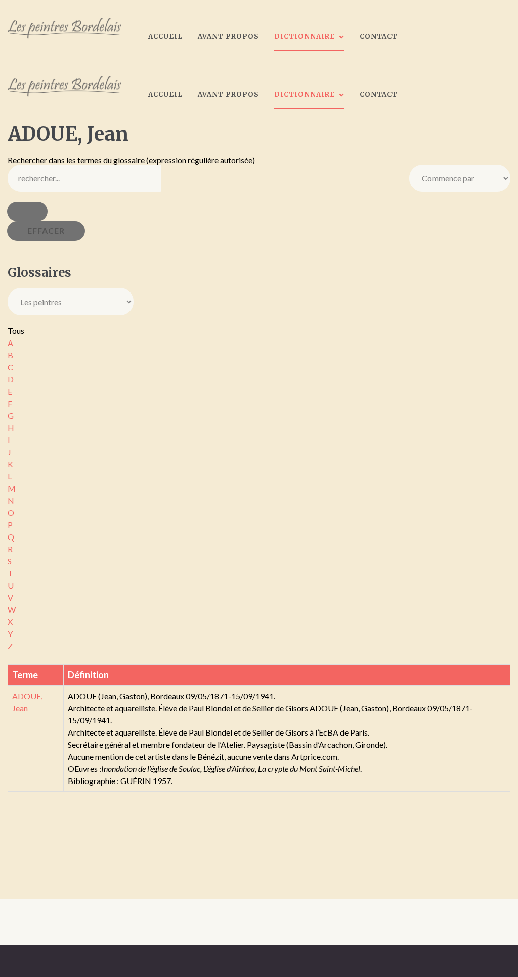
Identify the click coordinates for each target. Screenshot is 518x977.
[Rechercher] (27, 211)
